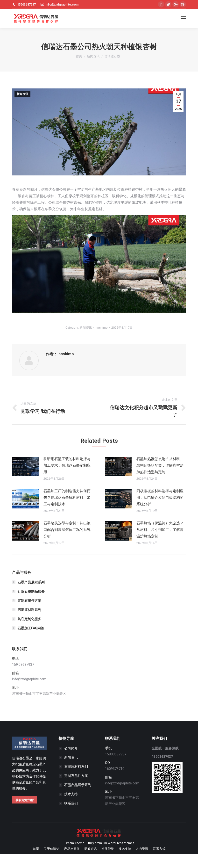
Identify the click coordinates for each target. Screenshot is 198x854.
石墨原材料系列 (29, 610)
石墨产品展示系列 (31, 582)
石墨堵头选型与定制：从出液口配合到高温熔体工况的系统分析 (67, 529)
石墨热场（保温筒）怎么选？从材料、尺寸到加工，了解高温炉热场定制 (160, 529)
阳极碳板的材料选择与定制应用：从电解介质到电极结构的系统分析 (160, 497)
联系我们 (71, 803)
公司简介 (71, 748)
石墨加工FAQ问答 (31, 628)
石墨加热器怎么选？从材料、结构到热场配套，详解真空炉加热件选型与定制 (160, 465)
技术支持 (71, 794)
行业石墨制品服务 (31, 591)
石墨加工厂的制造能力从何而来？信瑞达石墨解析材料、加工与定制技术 (67, 497)
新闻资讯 (93, 56)
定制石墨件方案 (29, 600)
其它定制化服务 (29, 619)
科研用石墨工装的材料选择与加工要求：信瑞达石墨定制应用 (67, 465)
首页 (79, 56)
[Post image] (25, 466)
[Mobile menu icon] (183, 18)
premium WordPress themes (114, 843)
